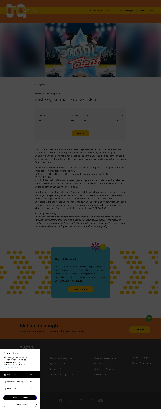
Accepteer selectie (20, 404)
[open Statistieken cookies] (36, 389)
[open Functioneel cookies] (36, 375)
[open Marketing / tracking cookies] (36, 382)
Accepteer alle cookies (20, 397)
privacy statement (11, 367)
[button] (17, 374)
